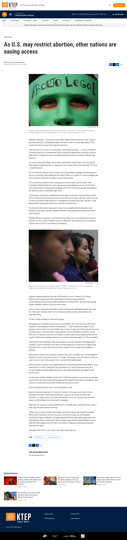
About (55, 20)
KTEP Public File (49, 518)
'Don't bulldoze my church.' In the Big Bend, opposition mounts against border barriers (29, 495)
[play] (4, 14)
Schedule (66, 20)
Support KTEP (48, 514)
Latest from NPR (53, 437)
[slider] (13, 14)
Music (35, 20)
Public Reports (75, 518)
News (4, 20)
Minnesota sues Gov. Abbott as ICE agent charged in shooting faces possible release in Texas (69, 480)
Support (45, 20)
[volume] (10, 14)
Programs (15, 20)
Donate (120, 5)
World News (8, 37)
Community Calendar (83, 20)
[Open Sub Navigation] (8, 20)
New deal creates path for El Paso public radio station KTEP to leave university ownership (109, 480)
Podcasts (27, 20)
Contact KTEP (75, 514)
